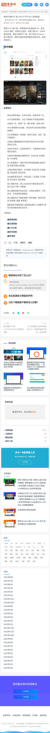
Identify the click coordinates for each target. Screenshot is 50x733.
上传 (42, 547)
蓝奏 (23, 561)
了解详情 (26, 697)
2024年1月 (8, 624)
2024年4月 (8, 617)
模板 (24, 557)
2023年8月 (8, 643)
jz (24, 547)
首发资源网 (13, 12)
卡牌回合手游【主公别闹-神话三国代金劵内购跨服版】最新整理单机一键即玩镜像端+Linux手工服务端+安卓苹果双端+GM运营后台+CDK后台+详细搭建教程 (32, 499)
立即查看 (26, 691)
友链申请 (6, 715)
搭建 (32, 554)
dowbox (28, 543)
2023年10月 (9, 635)
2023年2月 (8, 664)
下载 (6, 550)
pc (10, 243)
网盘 (6, 561)
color (21, 543)
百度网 (36, 557)
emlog (39, 543)
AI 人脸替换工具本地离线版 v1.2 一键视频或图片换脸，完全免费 (36, 329)
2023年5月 (8, 653)
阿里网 (12, 236)
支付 (38, 554)
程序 (41, 557)
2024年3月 (8, 621)
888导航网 (26, 715)
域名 (38, 550)
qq (33, 547)
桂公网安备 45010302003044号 (37, 724)
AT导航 (35, 715)
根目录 (18, 557)
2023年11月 (9, 632)
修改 (22, 550)
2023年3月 (8, 661)
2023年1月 (8, 668)
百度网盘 (13, 224)
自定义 (17, 561)
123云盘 (13, 228)
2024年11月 (9, 599)
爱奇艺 (22, 243)
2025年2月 (8, 592)
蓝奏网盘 (13, 219)
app (16, 543)
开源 (6, 554)
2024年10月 (9, 603)
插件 (27, 554)
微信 (11, 554)
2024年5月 (8, 614)
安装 (43, 550)
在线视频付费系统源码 (27, 510)
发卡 (27, 550)
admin (6, 543)
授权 (16, 554)
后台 (32, 550)
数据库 (12, 557)
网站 (11, 561)
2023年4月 (8, 657)
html (6, 547)
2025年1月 (8, 595)
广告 (15, 243)
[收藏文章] (13, 313)
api (11, 543)
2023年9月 (8, 639)
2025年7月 (8, 581)
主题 (11, 550)
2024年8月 (8, 606)
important (18, 547)
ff (44, 543)
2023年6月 (8, 650)
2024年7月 (8, 610)
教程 (6, 557)
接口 (22, 554)
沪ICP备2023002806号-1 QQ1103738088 (25, 726)
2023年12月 (9, 628)
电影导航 (43, 715)
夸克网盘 (13, 232)
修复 (16, 550)
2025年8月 (8, 577)
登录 (34, 412)
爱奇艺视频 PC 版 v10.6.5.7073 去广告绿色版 (22, 17)
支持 (43, 554)
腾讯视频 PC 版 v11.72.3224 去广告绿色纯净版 (14, 329)
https (11, 547)
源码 (30, 557)
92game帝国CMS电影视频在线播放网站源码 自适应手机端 (13, 365)
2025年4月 (8, 588)
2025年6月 (8, 584)
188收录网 (16, 715)
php (29, 547)
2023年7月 (8, 646)
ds (34, 543)
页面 (34, 561)
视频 (30, 243)
